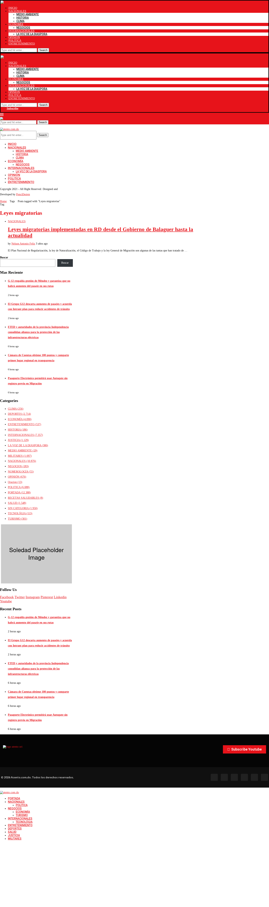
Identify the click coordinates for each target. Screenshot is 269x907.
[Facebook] (214, 777)
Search (43, 50)
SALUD (17, 502)
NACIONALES (17, 11)
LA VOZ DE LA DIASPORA (31, 34)
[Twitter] (224, 777)
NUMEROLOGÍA (21, 471)
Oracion (15, 482)
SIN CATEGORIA (23, 508)
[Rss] (254, 777)
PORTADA (19, 492)
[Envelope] (264, 777)
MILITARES (20, 455)
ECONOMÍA (15, 24)
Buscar (4, 257)
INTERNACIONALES (21, 30)
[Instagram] (234, 777)
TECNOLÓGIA (20, 513)
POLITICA (14, 40)
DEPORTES (19, 413)
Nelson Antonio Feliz (23, 243)
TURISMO (17, 518)
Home (3, 201)
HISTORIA (22, 17)
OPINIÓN (14, 37)
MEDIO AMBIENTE (27, 14)
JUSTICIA (18, 440)
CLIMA (20, 21)
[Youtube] (244, 777)
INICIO (12, 8)
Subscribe (12, 108)
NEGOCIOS (23, 27)
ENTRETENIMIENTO (21, 43)
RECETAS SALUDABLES (25, 497)
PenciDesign (23, 194)
